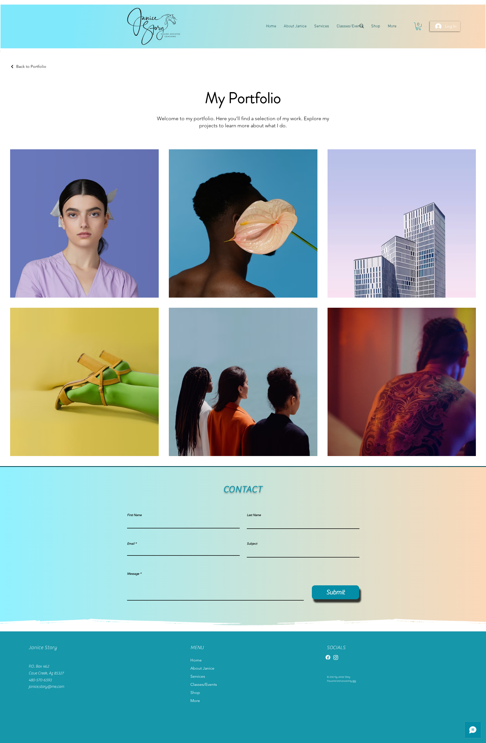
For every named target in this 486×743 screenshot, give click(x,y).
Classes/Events (203, 684)
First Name (134, 515)
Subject (252, 543)
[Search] (361, 26)
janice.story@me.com (46, 686)
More (195, 700)
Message (133, 573)
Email (130, 543)
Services (197, 676)
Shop (195, 692)
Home (196, 660)
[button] (418, 26)
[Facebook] (328, 657)
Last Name (254, 515)
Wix (354, 681)
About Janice (202, 668)
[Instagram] (336, 657)
